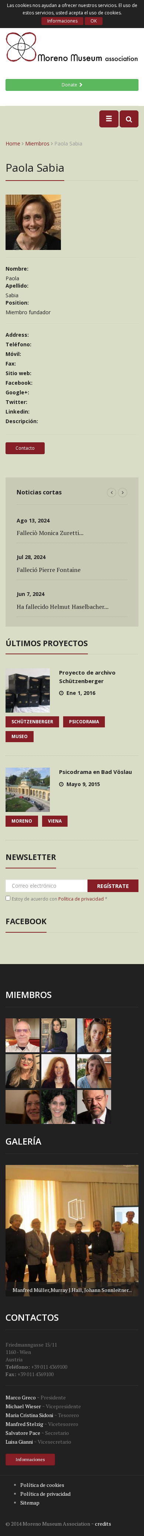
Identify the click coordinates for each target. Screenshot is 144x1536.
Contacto (25, 448)
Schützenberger (32, 722)
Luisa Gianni (19, 1441)
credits (103, 1523)
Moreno (21, 821)
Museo (19, 736)
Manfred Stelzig (24, 1423)
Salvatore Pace (23, 1432)
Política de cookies (42, 1484)
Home (13, 143)
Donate (70, 85)
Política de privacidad (81, 899)
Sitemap (30, 1502)
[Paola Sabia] (33, 246)
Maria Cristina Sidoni (29, 1415)
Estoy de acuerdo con (59, 899)
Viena (55, 821)
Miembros (37, 143)
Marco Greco (21, 1397)
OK (93, 21)
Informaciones (62, 21)
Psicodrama (84, 722)
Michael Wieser (23, 1406)
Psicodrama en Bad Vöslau (95, 771)
